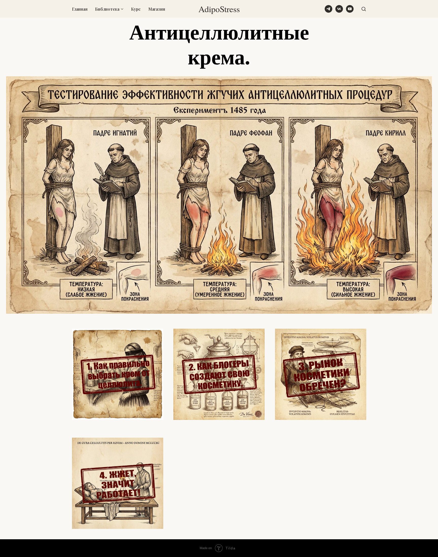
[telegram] (328, 9)
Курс (136, 9)
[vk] (339, 9)
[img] (117, 374)
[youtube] (350, 9)
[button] (363, 8)
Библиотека (107, 9)
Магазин (156, 9)
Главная (79, 9)
